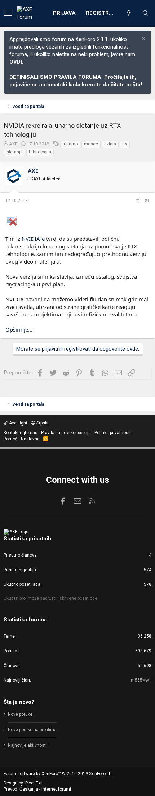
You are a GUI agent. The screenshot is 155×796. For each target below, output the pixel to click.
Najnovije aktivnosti (27, 745)
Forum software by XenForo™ (59, 773)
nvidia (110, 144)
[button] (8, 13)
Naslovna (30, 438)
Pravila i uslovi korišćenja (66, 432)
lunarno (70, 144)
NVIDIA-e (33, 238)
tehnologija (40, 151)
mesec (91, 144)
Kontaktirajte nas (20, 432)
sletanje (14, 151)
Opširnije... (18, 329)
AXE (13, 144)
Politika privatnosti (112, 432)
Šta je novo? (19, 702)
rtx (124, 144)
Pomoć (10, 438)
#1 (147, 200)
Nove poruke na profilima (32, 729)
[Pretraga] (145, 13)
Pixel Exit (34, 783)
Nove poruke (20, 714)
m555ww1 (141, 680)
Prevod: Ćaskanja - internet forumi (37, 789)
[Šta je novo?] (128, 13)
